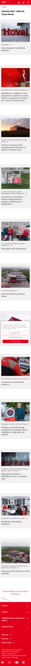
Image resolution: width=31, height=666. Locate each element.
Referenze (5, 635)
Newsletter (5, 638)
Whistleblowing (14, 651)
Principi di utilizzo (18, 649)
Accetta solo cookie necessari (15, 337)
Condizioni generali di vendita (10, 657)
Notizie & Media (6, 642)
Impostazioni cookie (15, 333)
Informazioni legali (7, 649)
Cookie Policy (5, 651)
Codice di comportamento (9, 653)
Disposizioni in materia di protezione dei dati (14, 655)
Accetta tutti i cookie (15, 341)
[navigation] (28, 2)
